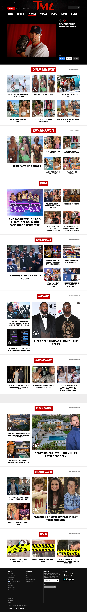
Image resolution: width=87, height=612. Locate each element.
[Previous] (60, 20)
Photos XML (10, 600)
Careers (27, 577)
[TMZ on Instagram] (15, 2)
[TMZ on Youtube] (12, 2)
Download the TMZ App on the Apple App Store (68, 574)
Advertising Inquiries (30, 579)
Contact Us (28, 573)
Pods (54, 14)
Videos (43, 14)
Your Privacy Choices (15, 581)
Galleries (9, 594)
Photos (32, 14)
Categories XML (11, 592)
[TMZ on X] (10, 2)
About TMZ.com (11, 573)
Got (11, 8)
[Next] (65, 20)
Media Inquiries (29, 581)
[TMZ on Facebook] (8, 2)
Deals (74, 14)
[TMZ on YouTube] (51, 587)
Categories (10, 591)
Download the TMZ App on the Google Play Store (68, 579)
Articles (9, 583)
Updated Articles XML (12, 589)
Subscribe (57, 580)
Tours (64, 14)
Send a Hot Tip (29, 575)
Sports (21, 14)
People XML (10, 598)
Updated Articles (11, 587)
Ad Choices (10, 579)
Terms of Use (11, 577)
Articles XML (10, 585)
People (9, 596)
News (10, 14)
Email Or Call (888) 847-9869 (22, 8)
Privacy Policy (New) (12, 575)
